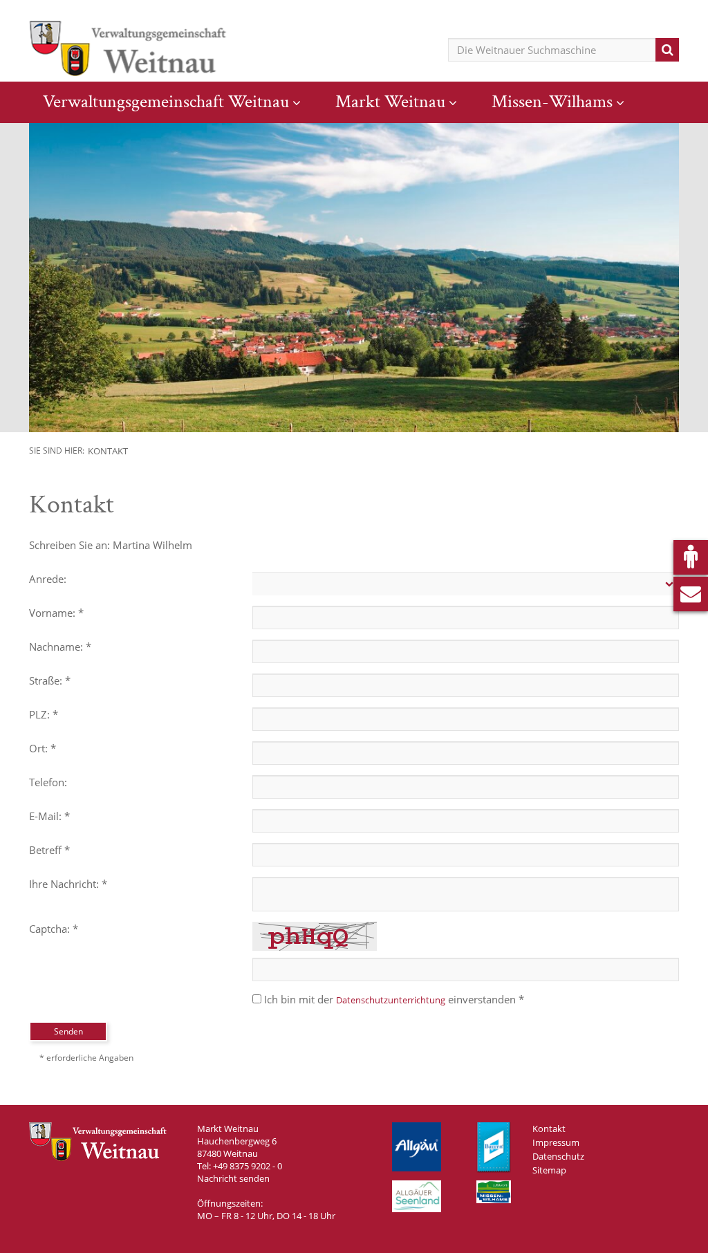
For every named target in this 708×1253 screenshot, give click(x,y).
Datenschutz (558, 1156)
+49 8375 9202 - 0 (247, 1166)
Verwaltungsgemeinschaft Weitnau (166, 101)
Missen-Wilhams (552, 101)
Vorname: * (56, 613)
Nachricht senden (233, 1178)
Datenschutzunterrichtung (390, 1000)
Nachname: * (60, 646)
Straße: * (50, 680)
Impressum (555, 1142)
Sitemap (549, 1170)
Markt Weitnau (390, 101)
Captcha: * (53, 929)
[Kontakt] (690, 594)
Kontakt (108, 451)
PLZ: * (43, 714)
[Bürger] (690, 557)
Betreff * (49, 850)
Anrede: (47, 579)
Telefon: (48, 782)
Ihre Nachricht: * (68, 884)
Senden (68, 1031)
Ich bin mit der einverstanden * (394, 999)
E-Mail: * (49, 816)
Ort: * (42, 748)
